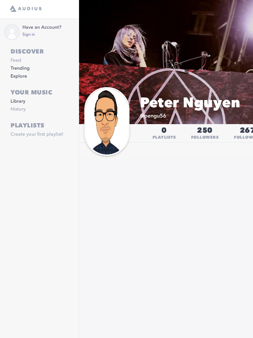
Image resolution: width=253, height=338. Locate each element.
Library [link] (18, 101)
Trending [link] (20, 68)
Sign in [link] (28, 35)
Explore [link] (19, 76)
